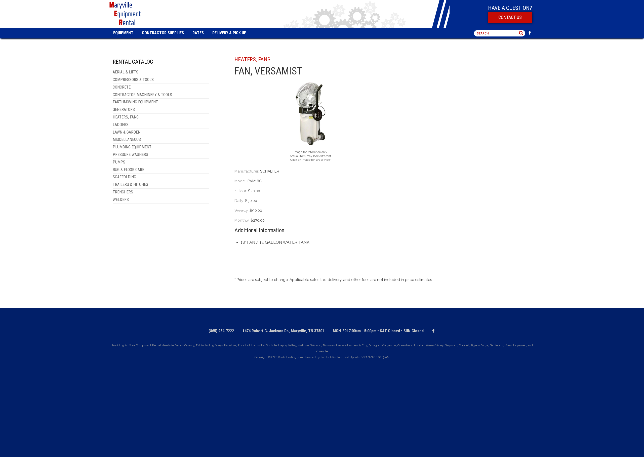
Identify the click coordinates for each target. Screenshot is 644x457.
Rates (198, 32)
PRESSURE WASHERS (130, 154)
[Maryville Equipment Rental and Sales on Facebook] (531, 33)
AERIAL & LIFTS (125, 72)
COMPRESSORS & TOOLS (133, 79)
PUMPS (119, 162)
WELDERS (121, 199)
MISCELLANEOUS (127, 139)
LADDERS (121, 124)
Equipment (123, 32)
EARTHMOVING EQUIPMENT (135, 102)
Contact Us (510, 17)
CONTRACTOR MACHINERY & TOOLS (142, 94)
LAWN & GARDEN (126, 132)
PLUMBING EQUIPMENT (132, 147)
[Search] (521, 33)
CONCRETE (122, 87)
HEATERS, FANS (126, 117)
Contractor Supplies (163, 32)
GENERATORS (124, 109)
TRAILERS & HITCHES (130, 184)
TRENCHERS (123, 192)
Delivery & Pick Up (229, 32)
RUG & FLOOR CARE (128, 169)
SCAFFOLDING (124, 177)
